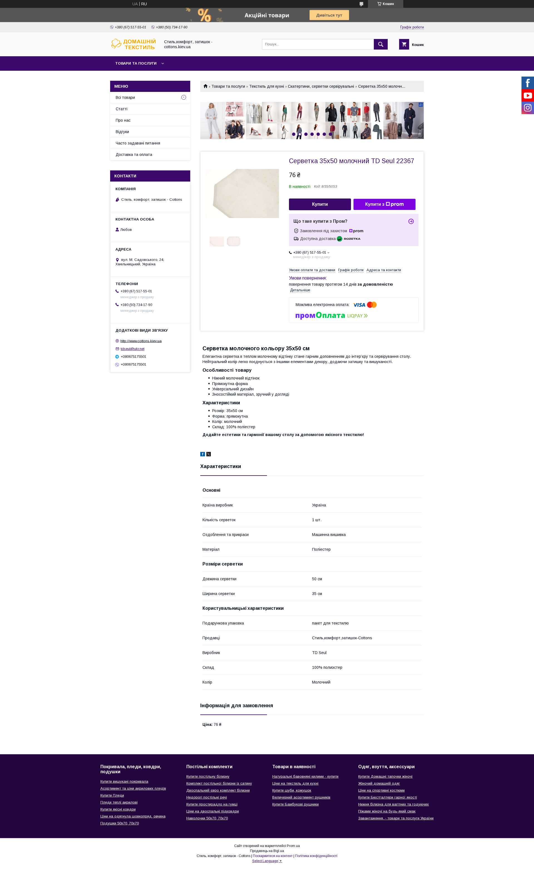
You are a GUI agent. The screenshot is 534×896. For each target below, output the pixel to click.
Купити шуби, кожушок (291, 790)
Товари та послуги (136, 63)
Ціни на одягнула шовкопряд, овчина (132, 816)
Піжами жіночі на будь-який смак (387, 811)
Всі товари (125, 97)
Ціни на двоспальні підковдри (212, 811)
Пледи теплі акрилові (119, 802)
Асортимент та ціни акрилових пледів (133, 788)
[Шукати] (381, 44)
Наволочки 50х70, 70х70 (207, 818)
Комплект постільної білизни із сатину (219, 783)
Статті (121, 109)
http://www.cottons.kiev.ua (141, 341)
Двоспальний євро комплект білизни (218, 790)
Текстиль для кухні (266, 86)
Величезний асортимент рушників (301, 797)
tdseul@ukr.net (132, 349)
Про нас (123, 120)
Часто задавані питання (138, 143)
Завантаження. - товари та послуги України (396, 818)
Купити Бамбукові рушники (295, 804)
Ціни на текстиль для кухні (295, 783)
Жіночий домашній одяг (379, 783)
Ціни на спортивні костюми (381, 790)
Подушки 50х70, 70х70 (119, 823)
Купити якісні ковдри (118, 809)
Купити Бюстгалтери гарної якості (387, 797)
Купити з (374, 204)
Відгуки (122, 131)
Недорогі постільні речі (206, 797)
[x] (208, 455)
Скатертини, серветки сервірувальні (321, 86)
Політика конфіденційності (316, 856)
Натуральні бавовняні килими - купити (305, 776)
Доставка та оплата (134, 154)
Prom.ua (293, 846)
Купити (320, 204)
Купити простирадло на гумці (212, 804)
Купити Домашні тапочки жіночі (385, 776)
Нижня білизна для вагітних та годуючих (393, 804)
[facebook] (202, 455)
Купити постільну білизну (207, 776)
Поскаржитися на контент (273, 856)
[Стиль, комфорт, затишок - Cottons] (133, 49)
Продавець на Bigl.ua (267, 851)
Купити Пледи (112, 795)
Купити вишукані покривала (124, 781)
